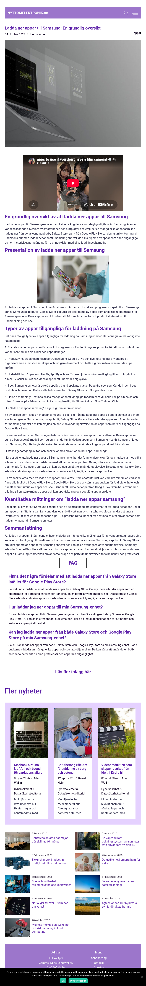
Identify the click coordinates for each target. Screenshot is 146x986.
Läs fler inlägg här (73, 671)
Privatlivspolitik (78, 981)
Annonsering (99, 958)
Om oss (99, 962)
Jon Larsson (37, 34)
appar (137, 33)
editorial (36, 793)
